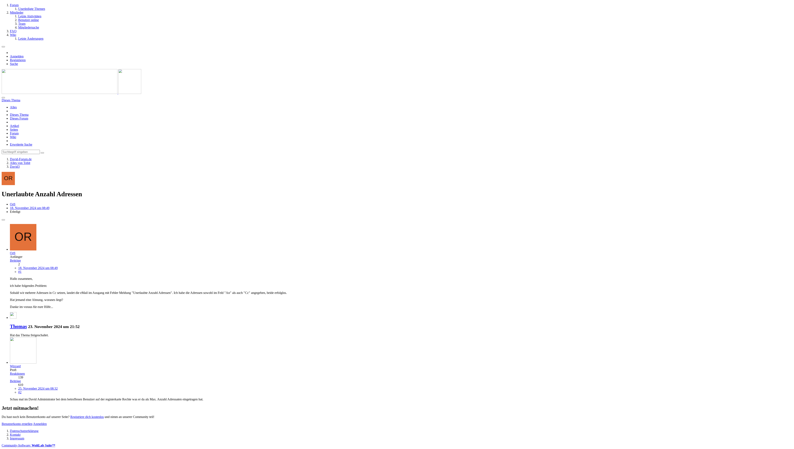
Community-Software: (28, 445)
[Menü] (3, 46)
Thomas (18, 326)
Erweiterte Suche (21, 144)
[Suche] (3, 97)
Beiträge (15, 260)
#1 (20, 271)
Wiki (13, 137)
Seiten (14, 129)
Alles (13, 107)
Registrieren (18, 60)
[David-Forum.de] (71, 93)
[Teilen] (3, 219)
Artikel (14, 126)
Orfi (12, 204)
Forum (14, 133)
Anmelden (17, 56)
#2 (20, 392)
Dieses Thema (19, 114)
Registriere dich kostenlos (87, 417)
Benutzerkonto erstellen (17, 424)
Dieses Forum (19, 118)
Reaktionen (17, 373)
